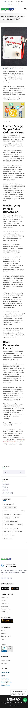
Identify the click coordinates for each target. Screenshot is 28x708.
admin (13, 68)
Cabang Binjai (5, 678)
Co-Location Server (6, 609)
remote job (6, 535)
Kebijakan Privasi (5, 636)
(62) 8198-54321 (11, 566)
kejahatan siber (7, 514)
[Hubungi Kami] (25, 700)
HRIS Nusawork (5, 611)
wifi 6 (13, 535)
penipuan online (7, 528)
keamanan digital (20, 511)
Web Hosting (4, 606)
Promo (16, 528)
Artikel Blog (4, 663)
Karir (2, 639)
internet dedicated (8, 511)
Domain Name (5, 600)
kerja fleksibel (17, 514)
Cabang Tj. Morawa (6, 682)
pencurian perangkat (9, 524)
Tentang (3, 630)
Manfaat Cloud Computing (10, 521)
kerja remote (7, 517)
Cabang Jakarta (5, 685)
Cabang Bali (4, 675)
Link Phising (16, 517)
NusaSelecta (4, 597)
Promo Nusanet (18, 531)
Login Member (13, 3)
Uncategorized (6, 493)
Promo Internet (7, 531)
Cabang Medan (5, 672)
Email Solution (5, 603)
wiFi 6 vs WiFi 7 (8, 538)
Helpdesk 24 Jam (5, 660)
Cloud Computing (8, 504)
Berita (4, 487)
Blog (4, 490)
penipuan (19, 524)
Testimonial (4, 633)
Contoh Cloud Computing (10, 507)
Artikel (7, 68)
